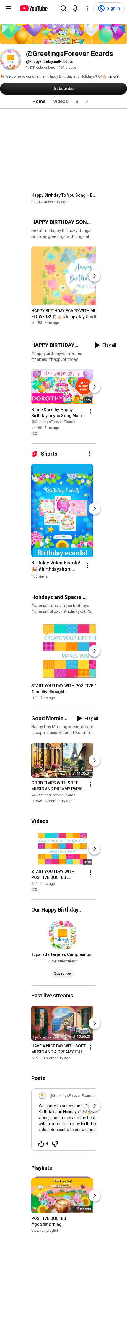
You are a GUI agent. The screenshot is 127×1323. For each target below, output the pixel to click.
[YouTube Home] (33, 8)
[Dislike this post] (55, 1144)
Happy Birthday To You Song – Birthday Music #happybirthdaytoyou (63, 195)
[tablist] (63, 101)
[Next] (94, 276)
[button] (87, 101)
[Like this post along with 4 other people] (41, 1144)
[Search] (63, 8)
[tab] (39, 101)
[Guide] (8, 8)
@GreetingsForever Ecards (53, 422)
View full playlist (44, 1230)
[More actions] (90, 411)
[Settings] (87, 8)
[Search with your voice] (75, 8)
